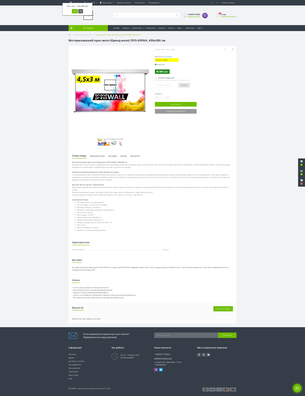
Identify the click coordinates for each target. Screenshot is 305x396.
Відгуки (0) (135, 156)
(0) (173, 49)
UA (217, 3)
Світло (170, 28)
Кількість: (159, 94)
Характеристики (97, 156)
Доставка (112, 156)
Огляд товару (79, 155)
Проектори (137, 28)
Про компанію (140, 3)
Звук (179, 28)
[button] (90, 2)
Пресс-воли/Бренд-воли (83, 35)
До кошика (176, 104)
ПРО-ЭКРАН (167, 56)
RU (211, 3)
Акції (70, 378)
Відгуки (71, 358)
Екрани (126, 28)
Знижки (116, 28)
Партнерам (73, 371)
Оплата (123, 156)
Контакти (72, 354)
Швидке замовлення (175, 111)
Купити (184, 85)
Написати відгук (223, 308)
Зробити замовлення (228, 16)
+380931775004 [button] (162, 354)
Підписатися (227, 335)
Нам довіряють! (154, 3)
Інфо (199, 28)
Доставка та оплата (124, 3)
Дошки (161, 28)
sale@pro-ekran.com (163, 358)
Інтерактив (150, 28)
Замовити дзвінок (194, 16)
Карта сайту (73, 375)
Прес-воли (190, 28)
